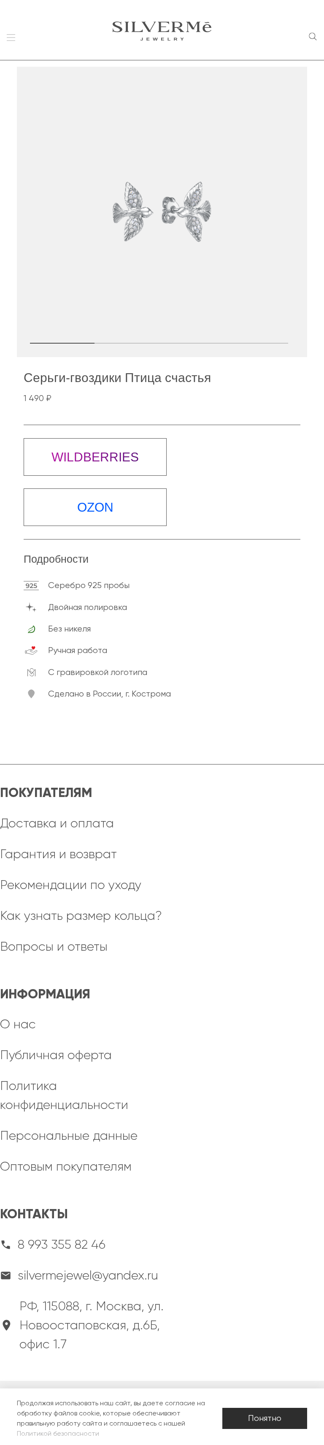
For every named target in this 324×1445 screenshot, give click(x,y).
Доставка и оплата (57, 823)
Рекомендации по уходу (70, 885)
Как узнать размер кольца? (81, 915)
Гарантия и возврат (58, 854)
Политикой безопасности (58, 1433)
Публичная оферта (56, 1055)
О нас (18, 1024)
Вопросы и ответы (54, 946)
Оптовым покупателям (66, 1166)
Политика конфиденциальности (64, 1095)
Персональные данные (69, 1135)
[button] (62, 343)
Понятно (264, 1418)
